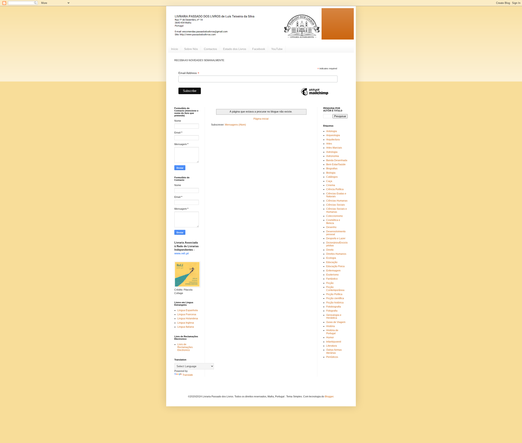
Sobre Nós (191, 49)
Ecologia (331, 258)
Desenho (331, 227)
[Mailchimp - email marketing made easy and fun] (314, 95)
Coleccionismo (334, 216)
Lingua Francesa (186, 314)
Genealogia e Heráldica (333, 316)
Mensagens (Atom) (235, 124)
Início (174, 49)
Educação (331, 262)
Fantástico (332, 278)
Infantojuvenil (333, 341)
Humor (330, 337)
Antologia (331, 131)
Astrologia (331, 152)
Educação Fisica (335, 266)
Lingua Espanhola (187, 310)
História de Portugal (332, 332)
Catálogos (332, 176)
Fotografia (331, 310)
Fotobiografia (333, 306)
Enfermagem (333, 270)
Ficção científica (335, 298)
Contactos (210, 49)
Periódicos (332, 357)
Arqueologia (333, 135)
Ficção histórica (335, 302)
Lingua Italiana (185, 326)
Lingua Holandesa (187, 318)
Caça (329, 181)
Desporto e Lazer (335, 238)
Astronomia (332, 156)
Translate (187, 375)
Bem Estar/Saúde (336, 164)
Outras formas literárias (334, 351)
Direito (330, 249)
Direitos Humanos (336, 253)
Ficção (330, 283)
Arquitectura (333, 139)
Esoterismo (332, 274)
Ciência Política (335, 189)
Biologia (330, 172)
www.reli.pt (181, 253)
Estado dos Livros (234, 49)
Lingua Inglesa (185, 322)
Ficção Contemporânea (335, 288)
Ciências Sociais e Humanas (336, 210)
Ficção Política (334, 294)
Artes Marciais (334, 147)
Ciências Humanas (336, 200)
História (330, 326)
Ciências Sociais (335, 204)
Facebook (258, 49)
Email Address (188, 73)
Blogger (329, 396)
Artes (329, 143)
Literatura (331, 345)
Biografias (331, 168)
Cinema (330, 185)
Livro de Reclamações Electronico (185, 347)
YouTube (277, 49)
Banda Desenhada (336, 160)
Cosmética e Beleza (333, 221)
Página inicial (261, 118)
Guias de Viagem (335, 322)
